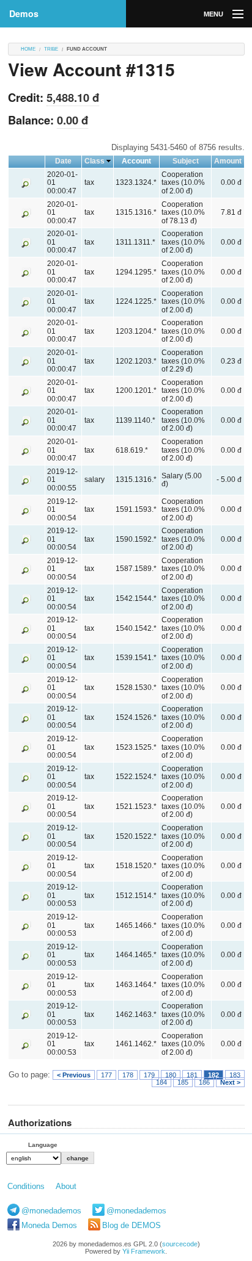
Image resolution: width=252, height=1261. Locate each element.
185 (182, 1082)
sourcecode (180, 1244)
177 (106, 1075)
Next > (230, 1082)
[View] (26, 182)
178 (127, 1075)
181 (192, 1075)
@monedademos (51, 1210)
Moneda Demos (49, 1225)
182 (213, 1075)
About (66, 1186)
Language (42, 1144)
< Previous (74, 1075)
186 (204, 1082)
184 (161, 1082)
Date (63, 161)
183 (234, 1075)
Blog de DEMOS (131, 1225)
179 (149, 1075)
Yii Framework (143, 1251)
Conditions (26, 1186)
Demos (24, 13)
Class (94, 161)
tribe (51, 49)
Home (28, 49)
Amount (228, 161)
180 (170, 1075)
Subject (185, 161)
